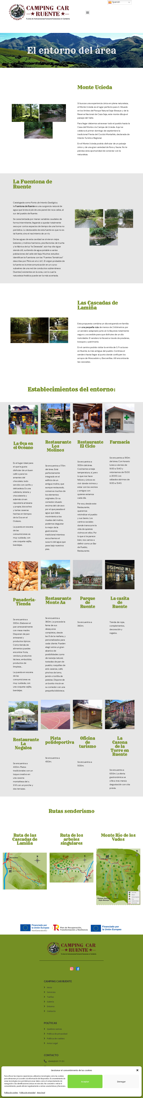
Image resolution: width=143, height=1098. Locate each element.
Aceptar (85, 1081)
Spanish (116, 1)
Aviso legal (41, 1092)
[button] (137, 1070)
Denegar (121, 1081)
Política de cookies (11, 1092)
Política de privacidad (27, 1092)
